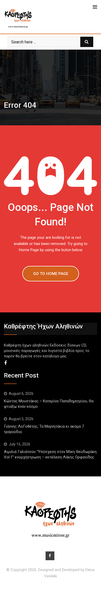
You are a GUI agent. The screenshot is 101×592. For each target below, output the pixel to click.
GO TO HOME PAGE (50, 273)
